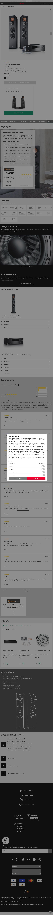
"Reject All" (21, 446)
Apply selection (17, 478)
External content (12, 475)
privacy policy (38, 459)
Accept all (36, 478)
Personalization (12, 472)
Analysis (10, 466)
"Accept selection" (12, 455)
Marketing (11, 469)
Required (11, 463)
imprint (10, 460)
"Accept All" (21, 451)
